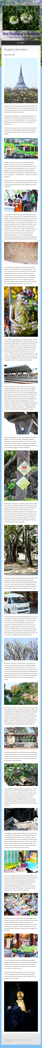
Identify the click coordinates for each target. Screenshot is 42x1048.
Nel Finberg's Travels (21, 34)
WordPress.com (8, 1041)
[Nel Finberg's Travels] (21, 30)
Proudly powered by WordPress (13, 1040)
